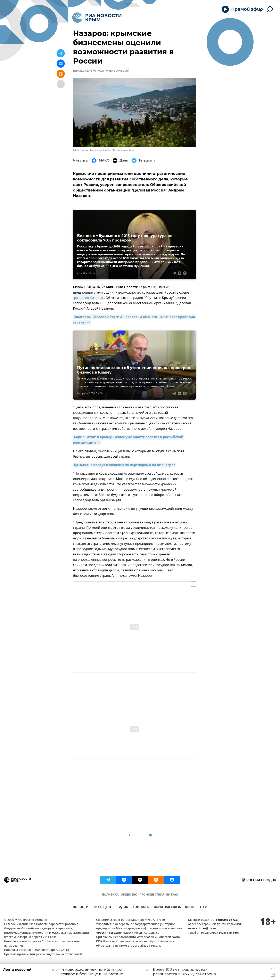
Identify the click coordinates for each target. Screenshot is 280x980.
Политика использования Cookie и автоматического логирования (42, 943)
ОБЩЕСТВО (129, 894)
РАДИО (122, 907)
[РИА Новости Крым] (97, 17)
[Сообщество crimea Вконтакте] (124, 880)
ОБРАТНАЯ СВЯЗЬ (167, 907)
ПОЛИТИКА (110, 894)
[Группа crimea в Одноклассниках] (156, 880)
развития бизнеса (88, 297)
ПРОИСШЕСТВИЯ (151, 894)
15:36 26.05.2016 (82, 70)
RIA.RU (190, 907)
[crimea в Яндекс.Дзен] (140, 880)
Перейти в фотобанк (123, 150)
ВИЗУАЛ (172, 894)
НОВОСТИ (80, 907)
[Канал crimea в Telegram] (108, 880)
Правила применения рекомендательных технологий (43, 954)
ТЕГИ (203, 907)
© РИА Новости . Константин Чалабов (92, 150)
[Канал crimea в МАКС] (172, 880)
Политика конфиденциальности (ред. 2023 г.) (36, 950)
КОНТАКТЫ (141, 907)
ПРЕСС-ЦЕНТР (102, 907)
